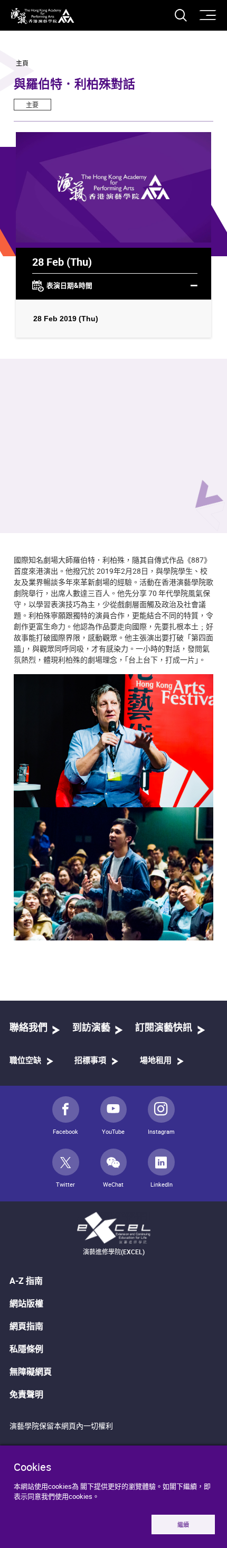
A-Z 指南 (26, 1280)
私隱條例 (26, 1349)
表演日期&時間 (69, 285)
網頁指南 (26, 1326)
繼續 (183, 1524)
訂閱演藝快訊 (163, 1028)
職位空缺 (25, 1061)
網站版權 (26, 1303)
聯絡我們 (29, 1028)
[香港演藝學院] (42, 16)
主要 (32, 104)
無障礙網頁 (31, 1371)
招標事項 (90, 1061)
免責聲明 (26, 1394)
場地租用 (156, 1061)
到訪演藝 (91, 1028)
